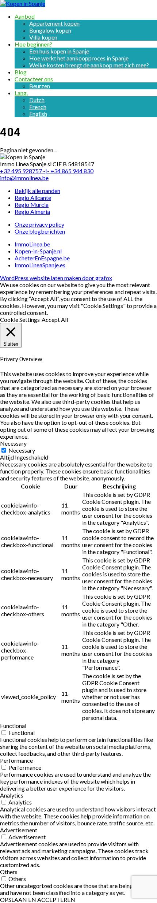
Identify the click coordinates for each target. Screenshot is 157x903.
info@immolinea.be (24, 177)
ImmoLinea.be (32, 244)
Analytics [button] (11, 795)
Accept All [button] (55, 319)
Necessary (21, 450)
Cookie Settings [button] (20, 319)
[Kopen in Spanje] (22, 3)
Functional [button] (13, 725)
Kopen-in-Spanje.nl (38, 251)
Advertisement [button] (18, 829)
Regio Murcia (32, 204)
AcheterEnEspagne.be (42, 257)
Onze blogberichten (40, 231)
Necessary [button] (13, 443)
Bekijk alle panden (37, 190)
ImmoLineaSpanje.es (40, 264)
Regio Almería (32, 211)
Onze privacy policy (39, 224)
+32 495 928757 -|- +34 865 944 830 (46, 170)
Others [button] (9, 871)
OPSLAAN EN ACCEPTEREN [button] (37, 899)
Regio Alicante (33, 197)
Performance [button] (16, 760)
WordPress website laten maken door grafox (56, 277)
